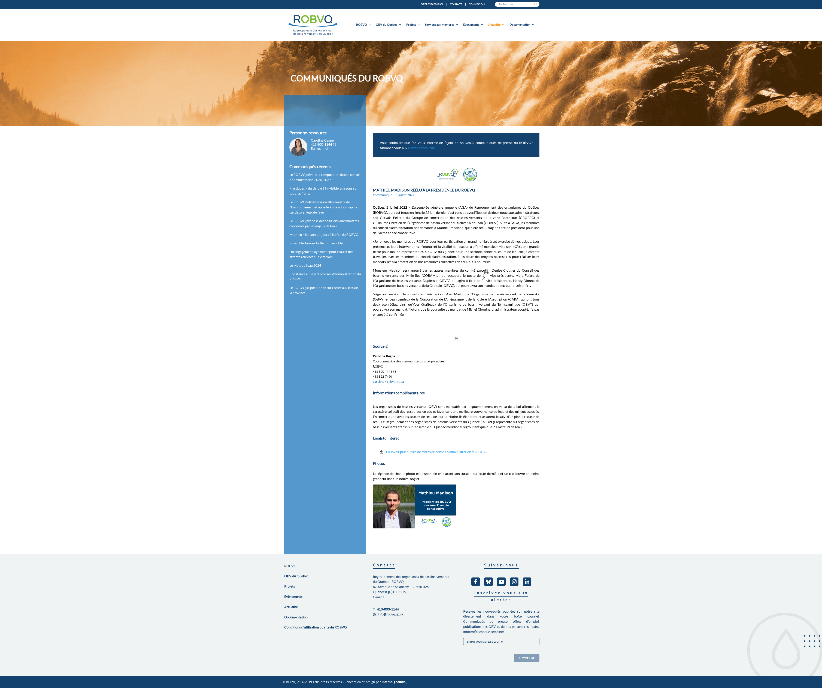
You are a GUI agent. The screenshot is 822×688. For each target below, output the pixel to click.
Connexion (477, 4)
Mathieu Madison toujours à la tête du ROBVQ (324, 234)
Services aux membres (439, 24)
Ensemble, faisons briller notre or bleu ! (317, 243)
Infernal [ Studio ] (395, 682)
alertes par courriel (422, 148)
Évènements (471, 24)
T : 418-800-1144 (386, 609)
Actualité (494, 24)
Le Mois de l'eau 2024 (305, 265)
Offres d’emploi (432, 4)
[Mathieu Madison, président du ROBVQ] (414, 530)
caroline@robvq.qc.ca (388, 382)
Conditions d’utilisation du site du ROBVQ (315, 627)
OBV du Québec (386, 24)
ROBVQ (361, 24)
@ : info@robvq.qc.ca (388, 614)
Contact (456, 4)
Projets (411, 24)
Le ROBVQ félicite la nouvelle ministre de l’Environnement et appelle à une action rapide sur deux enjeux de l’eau (323, 207)
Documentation (519, 24)
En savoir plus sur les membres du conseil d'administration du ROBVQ (437, 452)
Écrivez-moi (319, 148)
